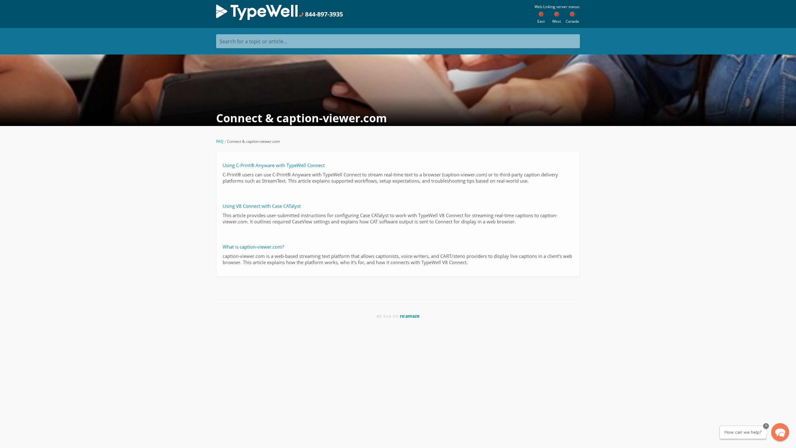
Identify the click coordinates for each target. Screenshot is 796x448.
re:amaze (409, 316)
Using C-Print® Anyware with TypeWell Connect (274, 165)
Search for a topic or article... (253, 41)
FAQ (219, 141)
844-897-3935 (323, 14)
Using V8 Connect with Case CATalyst (262, 206)
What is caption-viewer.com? (253, 247)
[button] (780, 432)
